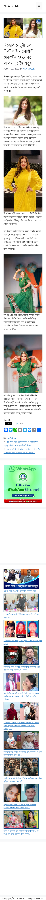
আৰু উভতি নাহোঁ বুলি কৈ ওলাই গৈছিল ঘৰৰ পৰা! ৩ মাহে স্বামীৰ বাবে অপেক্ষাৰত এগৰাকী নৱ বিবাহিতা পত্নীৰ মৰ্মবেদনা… (21, 696)
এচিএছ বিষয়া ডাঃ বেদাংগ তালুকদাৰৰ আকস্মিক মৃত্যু (20, 591)
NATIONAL (12, 438)
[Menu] (39, 6)
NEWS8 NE (11, 6)
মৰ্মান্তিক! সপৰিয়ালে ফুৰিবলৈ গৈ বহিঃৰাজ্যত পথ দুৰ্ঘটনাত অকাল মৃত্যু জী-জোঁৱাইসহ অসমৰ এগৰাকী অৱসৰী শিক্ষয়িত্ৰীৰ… (21, 725)
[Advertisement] (23, 536)
